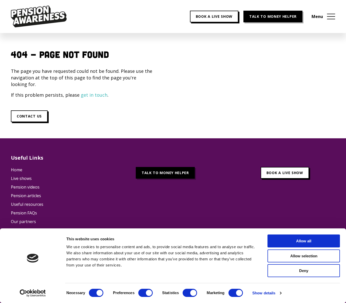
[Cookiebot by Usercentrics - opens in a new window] (33, 293)
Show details (263, 293)
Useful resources (27, 204)
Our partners (23, 221)
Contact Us (29, 116)
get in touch (94, 95)
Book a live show (214, 16)
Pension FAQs (24, 213)
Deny (303, 270)
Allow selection (303, 256)
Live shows (21, 178)
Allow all (303, 241)
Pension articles (26, 195)
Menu (317, 16)
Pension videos (25, 187)
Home (16, 170)
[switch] (145, 293)
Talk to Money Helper (273, 16)
